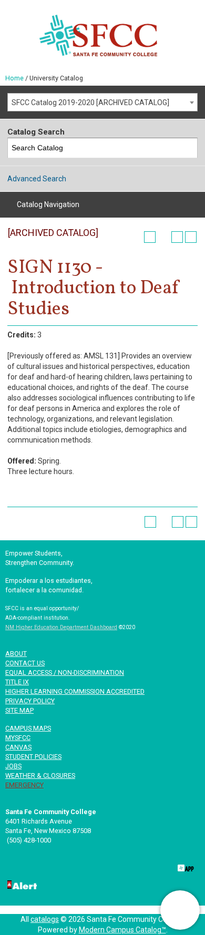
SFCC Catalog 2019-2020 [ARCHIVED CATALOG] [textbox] (90, 102)
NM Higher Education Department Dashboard (61, 627)
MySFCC (17, 738)
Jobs (13, 766)
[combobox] (102, 102)
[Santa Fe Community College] (98, 35)
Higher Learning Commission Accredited (75, 691)
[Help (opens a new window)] (191, 237)
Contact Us (25, 663)
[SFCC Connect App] (185, 866)
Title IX (17, 682)
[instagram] (151, 866)
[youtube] (117, 866)
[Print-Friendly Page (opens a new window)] (177, 237)
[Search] (188, 148)
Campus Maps (28, 728)
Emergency (24, 785)
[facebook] (14, 866)
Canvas (18, 747)
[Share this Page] (163, 237)
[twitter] (48, 866)
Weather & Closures (40, 775)
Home (14, 78)
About (16, 653)
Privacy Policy (30, 701)
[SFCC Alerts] (21, 884)
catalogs (44, 919)
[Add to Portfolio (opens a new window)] (150, 237)
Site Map (19, 710)
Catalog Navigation (48, 204)
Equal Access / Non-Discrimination (64, 672)
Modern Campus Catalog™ (122, 930)
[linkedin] (82, 866)
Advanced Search (36, 178)
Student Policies (33, 757)
